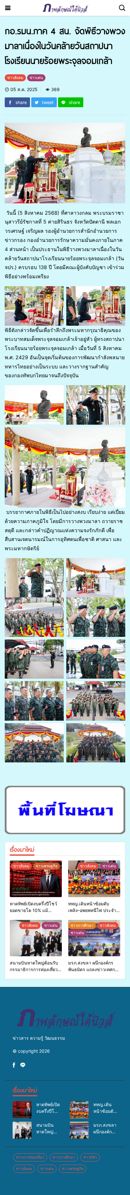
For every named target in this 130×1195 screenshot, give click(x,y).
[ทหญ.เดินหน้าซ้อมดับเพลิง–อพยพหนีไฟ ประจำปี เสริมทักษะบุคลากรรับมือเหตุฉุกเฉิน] (94, 878)
